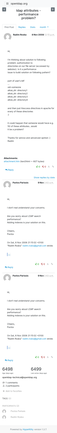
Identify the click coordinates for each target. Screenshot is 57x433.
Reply (10, 169)
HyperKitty (28, 429)
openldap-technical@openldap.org (19, 377)
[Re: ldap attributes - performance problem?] (4, 9)
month (43, 27)
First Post (9, 27)
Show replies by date (44, 177)
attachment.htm (12, 161)
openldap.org (19, 3)
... (9, 254)
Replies (22, 27)
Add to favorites (14, 391)
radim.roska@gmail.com (34, 245)
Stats (32, 27)
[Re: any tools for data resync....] (53, 9)
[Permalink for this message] (53, 166)
